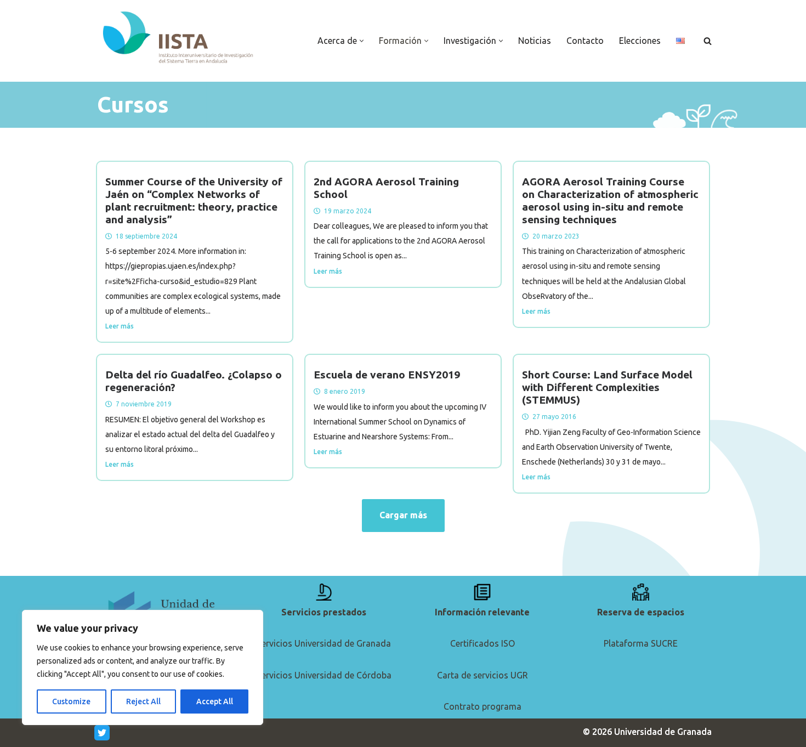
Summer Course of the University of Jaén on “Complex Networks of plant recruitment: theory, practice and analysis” (193, 200)
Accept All (214, 701)
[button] (362, 41)
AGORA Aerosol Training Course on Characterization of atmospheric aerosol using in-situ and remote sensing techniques (610, 200)
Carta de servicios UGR (482, 675)
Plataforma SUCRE (641, 643)
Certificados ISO (482, 643)
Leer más (119, 326)
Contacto (585, 41)
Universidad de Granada (663, 732)
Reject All (143, 701)
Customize (71, 701)
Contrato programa (482, 706)
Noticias (534, 41)
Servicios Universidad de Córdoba (324, 675)
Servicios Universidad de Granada (324, 643)
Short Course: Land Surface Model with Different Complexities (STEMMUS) (607, 387)
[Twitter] (102, 732)
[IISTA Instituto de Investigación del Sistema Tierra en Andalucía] (179, 38)
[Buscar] (707, 41)
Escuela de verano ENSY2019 (387, 375)
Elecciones (640, 41)
